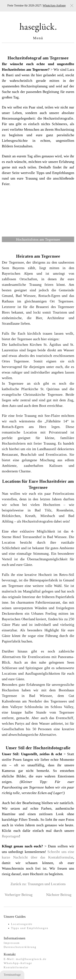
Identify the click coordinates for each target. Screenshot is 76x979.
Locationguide (21, 924)
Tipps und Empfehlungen (29, 928)
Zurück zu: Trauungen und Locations (38, 884)
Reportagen (10, 836)
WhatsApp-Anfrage (54, 5)
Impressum (12, 942)
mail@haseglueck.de (31, 959)
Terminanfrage (12, 974)
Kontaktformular (16, 967)
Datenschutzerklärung (20, 946)
